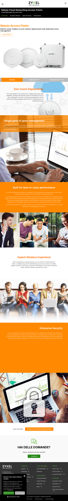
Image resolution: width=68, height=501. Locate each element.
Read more (10, 489)
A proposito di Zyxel (57, 479)
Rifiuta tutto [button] (20, 493)
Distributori (39, 469)
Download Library (25, 472)
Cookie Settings (49, 497)
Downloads (37, 15)
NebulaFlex (34, 78)
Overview (4, 15)
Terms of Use (28, 497)
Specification (27, 15)
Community (24, 469)
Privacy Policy (38, 497)
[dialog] (14, 486)
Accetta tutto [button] (8, 493)
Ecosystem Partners (57, 472)
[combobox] (24, 476)
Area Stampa (41, 473)
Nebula (12, 78)
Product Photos (15, 15)
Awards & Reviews (41, 479)
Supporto (23, 467)
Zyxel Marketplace (41, 467)
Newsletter (39, 482)
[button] (14, 497)
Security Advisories (26, 475)
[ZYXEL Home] (34, 3)
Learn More (6, 33)
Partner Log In (55, 467)
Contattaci (34, 454)
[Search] (65, 3)
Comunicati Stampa (41, 476)
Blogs (38, 484)
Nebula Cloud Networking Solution (39, 427)
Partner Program (56, 469)
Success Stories (56, 484)
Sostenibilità (55, 482)
